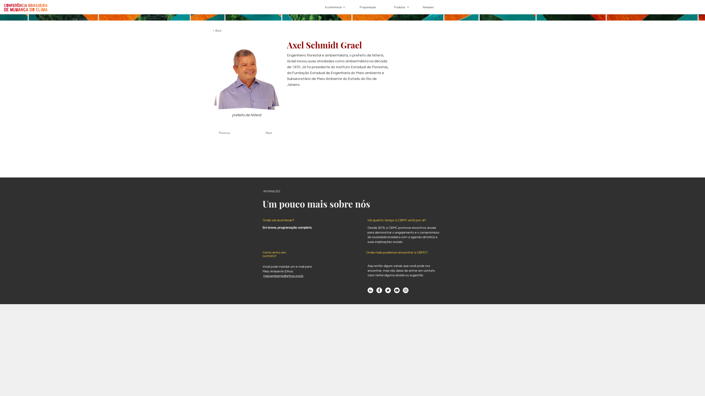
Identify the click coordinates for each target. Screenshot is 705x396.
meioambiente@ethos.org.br (283, 276)
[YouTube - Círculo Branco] (397, 290)
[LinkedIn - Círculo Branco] (370, 290)
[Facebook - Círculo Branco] (379, 290)
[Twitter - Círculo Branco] (388, 290)
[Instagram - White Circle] (405, 290)
